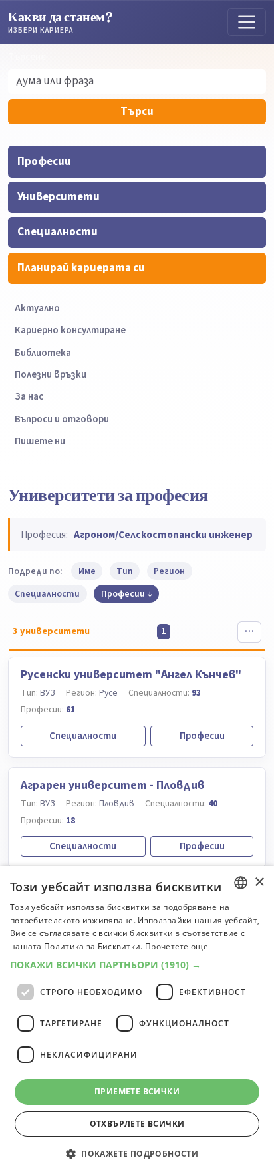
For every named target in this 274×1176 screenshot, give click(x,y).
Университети (58, 197)
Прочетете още (176, 946)
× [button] (259, 882)
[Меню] (246, 22)
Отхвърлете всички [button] (137, 1123)
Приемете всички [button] (137, 1091)
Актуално (37, 308)
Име (87, 571)
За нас (29, 397)
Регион (169, 571)
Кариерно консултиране (70, 330)
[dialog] (137, 1021)
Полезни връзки (50, 375)
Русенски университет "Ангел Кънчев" (131, 674)
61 (70, 709)
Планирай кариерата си (81, 268)
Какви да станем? (60, 21)
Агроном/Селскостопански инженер (163, 534)
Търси (137, 112)
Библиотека (43, 353)
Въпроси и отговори (62, 419)
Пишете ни (40, 441)
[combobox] (240, 882)
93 (196, 692)
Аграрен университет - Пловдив (112, 785)
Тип (124, 571)
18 (70, 820)
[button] (137, 965)
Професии (44, 162)
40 (212, 803)
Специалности (57, 232)
